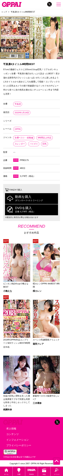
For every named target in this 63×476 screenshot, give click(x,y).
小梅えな (7, 291)
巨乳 (44, 144)
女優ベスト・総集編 (24, 138)
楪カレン (37, 291)
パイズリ (34, 144)
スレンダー (20, 144)
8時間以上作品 (44, 138)
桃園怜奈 (7, 410)
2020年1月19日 (22, 113)
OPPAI (18, 129)
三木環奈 (37, 403)
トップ (4, 12)
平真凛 (18, 104)
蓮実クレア (38, 344)
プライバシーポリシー (18, 445)
